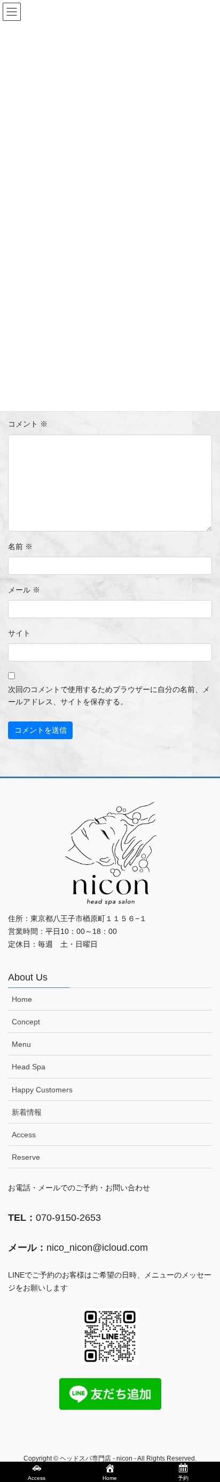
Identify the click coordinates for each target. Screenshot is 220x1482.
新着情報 (27, 1112)
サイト (19, 633)
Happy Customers (42, 1089)
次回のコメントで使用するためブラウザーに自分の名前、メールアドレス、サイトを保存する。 (109, 695)
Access (24, 1134)
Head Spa (28, 1066)
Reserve (26, 1157)
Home (22, 999)
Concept (26, 1021)
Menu (21, 1044)
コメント (28, 424)
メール (24, 590)
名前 (20, 546)
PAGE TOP (204, 1428)
